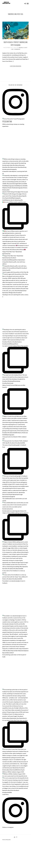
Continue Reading (15, 65)
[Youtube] (14, 837)
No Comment (16, 49)
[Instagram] (16, 837)
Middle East (23, 47)
